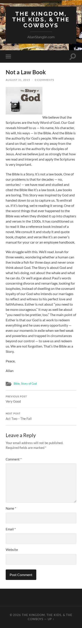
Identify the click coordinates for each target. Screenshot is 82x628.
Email (11, 529)
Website (12, 550)
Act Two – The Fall (19, 416)
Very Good (16, 399)
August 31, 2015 (18, 79)
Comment (14, 459)
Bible (17, 383)
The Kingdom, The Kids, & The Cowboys (41, 19)
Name (11, 508)
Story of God (29, 383)
